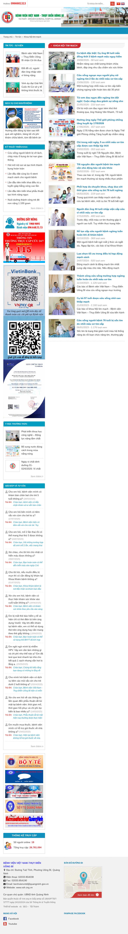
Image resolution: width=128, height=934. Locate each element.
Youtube (12, 923)
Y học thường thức (16, 424)
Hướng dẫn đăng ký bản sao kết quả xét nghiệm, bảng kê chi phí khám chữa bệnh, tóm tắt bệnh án (23, 134)
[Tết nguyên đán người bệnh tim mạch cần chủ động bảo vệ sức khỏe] (62, 172)
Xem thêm (36, 208)
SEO (25, 906)
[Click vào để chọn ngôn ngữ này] (123, 4)
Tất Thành (34, 906)
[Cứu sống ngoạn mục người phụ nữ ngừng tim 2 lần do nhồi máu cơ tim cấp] (62, 83)
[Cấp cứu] (24, 262)
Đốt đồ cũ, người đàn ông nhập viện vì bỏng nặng (31, 72)
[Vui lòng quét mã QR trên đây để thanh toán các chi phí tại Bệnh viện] (24, 315)
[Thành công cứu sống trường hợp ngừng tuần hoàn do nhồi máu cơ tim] (62, 283)
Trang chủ (7, 37)
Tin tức (18, 37)
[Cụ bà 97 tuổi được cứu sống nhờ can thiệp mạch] (62, 306)
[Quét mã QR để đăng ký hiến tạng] (24, 358)
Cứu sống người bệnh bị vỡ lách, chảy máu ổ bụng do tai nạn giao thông (25, 156)
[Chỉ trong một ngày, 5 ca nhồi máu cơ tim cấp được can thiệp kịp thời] (62, 150)
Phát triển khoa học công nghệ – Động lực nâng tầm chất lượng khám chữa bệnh (31, 438)
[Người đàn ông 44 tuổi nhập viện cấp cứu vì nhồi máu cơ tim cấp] (62, 217)
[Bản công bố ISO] (24, 417)
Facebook (13, 918)
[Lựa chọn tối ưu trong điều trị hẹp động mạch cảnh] (62, 261)
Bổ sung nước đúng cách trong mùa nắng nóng (31, 450)
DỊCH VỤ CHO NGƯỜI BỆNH (18, 103)
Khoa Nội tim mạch (32, 37)
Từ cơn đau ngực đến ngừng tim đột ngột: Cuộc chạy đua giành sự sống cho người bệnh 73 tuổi (100, 101)
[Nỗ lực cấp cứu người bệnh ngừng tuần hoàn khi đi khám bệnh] (62, 239)
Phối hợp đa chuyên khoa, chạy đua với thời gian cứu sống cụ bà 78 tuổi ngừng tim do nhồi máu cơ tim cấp (100, 190)
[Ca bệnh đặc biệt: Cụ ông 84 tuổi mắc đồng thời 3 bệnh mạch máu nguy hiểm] (62, 61)
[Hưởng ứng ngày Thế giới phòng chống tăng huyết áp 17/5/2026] (62, 127)
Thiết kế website (10, 906)
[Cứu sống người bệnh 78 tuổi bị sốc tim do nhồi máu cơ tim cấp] (62, 328)
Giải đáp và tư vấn (15, 486)
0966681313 (18, 3)
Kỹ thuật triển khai (16, 147)
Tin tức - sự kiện (14, 45)
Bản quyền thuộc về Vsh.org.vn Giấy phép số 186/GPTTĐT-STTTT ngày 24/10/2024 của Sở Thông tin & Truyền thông (30, 900)
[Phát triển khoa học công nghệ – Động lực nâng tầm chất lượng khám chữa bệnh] (12, 435)
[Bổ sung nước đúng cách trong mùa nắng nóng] (12, 451)
